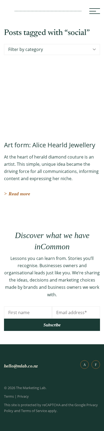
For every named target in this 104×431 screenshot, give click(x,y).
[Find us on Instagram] (95, 364)
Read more (17, 193)
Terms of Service (34, 410)
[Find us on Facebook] (84, 364)
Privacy (23, 396)
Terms (9, 396)
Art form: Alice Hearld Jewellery (49, 144)
